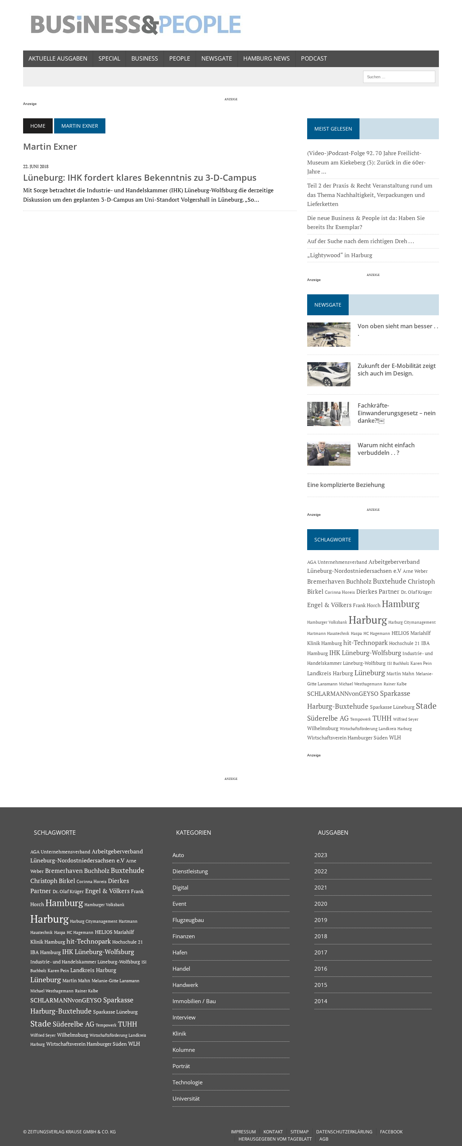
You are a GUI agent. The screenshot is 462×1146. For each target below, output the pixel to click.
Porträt (181, 1066)
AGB (323, 1139)
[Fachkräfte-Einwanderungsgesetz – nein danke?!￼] (328, 421)
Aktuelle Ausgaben (58, 58)
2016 (320, 968)
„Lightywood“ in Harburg (339, 255)
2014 (320, 1001)
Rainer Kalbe (395, 683)
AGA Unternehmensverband (337, 562)
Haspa (356, 633)
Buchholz (358, 581)
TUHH (382, 718)
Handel (181, 968)
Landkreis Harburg (330, 673)
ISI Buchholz (398, 663)
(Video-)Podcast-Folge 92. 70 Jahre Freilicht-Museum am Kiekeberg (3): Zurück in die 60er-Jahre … (366, 162)
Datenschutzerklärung (344, 1132)
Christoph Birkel (52, 881)
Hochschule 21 (404, 643)
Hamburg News (266, 58)
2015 (320, 984)
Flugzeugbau (188, 919)
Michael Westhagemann (360, 683)
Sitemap (300, 1132)
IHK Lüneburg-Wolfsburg (365, 653)
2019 (320, 919)
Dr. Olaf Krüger (416, 592)
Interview (184, 1017)
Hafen (180, 952)
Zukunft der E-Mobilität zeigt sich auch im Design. (397, 369)
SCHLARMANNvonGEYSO (343, 693)
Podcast (314, 58)
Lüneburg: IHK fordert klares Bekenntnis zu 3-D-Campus (140, 177)
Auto (178, 855)
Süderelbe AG (328, 718)
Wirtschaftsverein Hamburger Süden (347, 737)
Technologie (187, 1082)
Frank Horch (366, 605)
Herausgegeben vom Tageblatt (275, 1139)
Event (179, 903)
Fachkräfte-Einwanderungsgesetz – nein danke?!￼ (397, 413)
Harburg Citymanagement (412, 622)
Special (109, 58)
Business (144, 58)
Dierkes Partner (378, 591)
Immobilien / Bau (194, 1001)
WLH (395, 737)
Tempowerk (360, 719)
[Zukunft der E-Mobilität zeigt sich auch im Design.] (328, 382)
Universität (186, 1098)
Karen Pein (421, 663)
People (179, 58)
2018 (320, 936)
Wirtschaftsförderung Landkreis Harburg (376, 728)
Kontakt (273, 1132)
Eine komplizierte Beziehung (346, 485)
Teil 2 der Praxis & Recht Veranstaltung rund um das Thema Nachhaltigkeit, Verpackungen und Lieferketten (369, 194)
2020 (320, 903)
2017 (320, 952)
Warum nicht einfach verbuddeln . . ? (386, 449)
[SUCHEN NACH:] (399, 76)
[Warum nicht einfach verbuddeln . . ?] (328, 461)
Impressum (243, 1132)
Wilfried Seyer (405, 719)
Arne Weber (415, 571)
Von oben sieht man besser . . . (398, 330)
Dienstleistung (190, 871)
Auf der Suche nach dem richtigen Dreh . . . (360, 241)
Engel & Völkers (329, 605)
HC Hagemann (376, 633)
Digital (180, 887)
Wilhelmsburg (322, 728)
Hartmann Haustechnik (328, 633)
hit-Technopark (365, 642)
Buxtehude (389, 580)
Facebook (391, 1132)
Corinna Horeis (340, 592)
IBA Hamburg (45, 952)
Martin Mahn (400, 673)
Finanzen (184, 936)
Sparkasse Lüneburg (392, 707)
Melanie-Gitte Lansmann (115, 981)
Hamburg (400, 604)
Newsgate (216, 58)
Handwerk (185, 984)
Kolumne (184, 1049)
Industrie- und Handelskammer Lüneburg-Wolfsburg (85, 962)
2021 (320, 887)
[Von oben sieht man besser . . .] (328, 342)
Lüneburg (369, 672)
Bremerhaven (326, 581)
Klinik (179, 1033)
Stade (426, 705)
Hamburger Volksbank (327, 622)
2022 (320, 871)
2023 (320, 855)
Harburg (368, 620)
